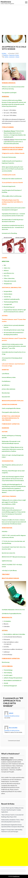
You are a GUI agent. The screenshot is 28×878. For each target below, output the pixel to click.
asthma (6, 57)
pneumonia (12, 57)
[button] (26, 2)
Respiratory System (14, 55)
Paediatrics (5, 55)
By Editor (4, 53)
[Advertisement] (14, 20)
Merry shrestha (13, 727)
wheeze (17, 57)
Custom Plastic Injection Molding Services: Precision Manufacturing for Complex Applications (12, 810)
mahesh (11, 713)
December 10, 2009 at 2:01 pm (11, 730)
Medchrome (6, 2)
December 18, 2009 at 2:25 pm (11, 716)
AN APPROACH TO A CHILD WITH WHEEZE (14, 48)
